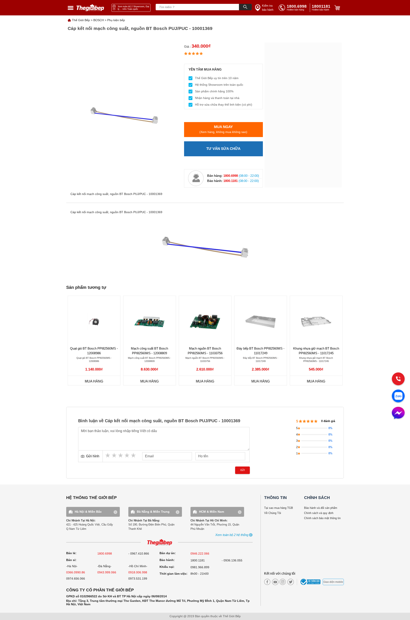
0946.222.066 (199, 553)
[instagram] (283, 582)
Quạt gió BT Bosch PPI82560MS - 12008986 (94, 351)
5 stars (133, 455)
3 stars (121, 455)
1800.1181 (197, 560)
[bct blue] (311, 582)
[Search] (245, 7)
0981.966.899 (199, 567)
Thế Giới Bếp (81, 20)
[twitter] (289, 582)
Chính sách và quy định (318, 513)
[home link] (90, 7)
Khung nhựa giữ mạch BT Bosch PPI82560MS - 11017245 (316, 351)
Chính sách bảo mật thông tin (322, 518)
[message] (398, 413)
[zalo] (398, 396)
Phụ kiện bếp (116, 20)
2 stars (114, 455)
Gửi (242, 470)
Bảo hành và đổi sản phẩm (320, 507)
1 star (108, 455)
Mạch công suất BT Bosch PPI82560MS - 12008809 (149, 351)
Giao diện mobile (333, 581)
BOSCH (98, 20)
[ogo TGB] (159, 542)
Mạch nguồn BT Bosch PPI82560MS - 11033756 (205, 351)
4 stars (127, 455)
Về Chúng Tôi (272, 513)
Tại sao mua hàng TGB (278, 507)
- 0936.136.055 (232, 560)
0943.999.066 (106, 572)
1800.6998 (104, 553)
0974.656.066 (75, 578)
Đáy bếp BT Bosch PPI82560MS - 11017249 (260, 351)
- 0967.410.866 (138, 553)
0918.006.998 (137, 572)
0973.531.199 (137, 578)
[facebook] (267, 582)
